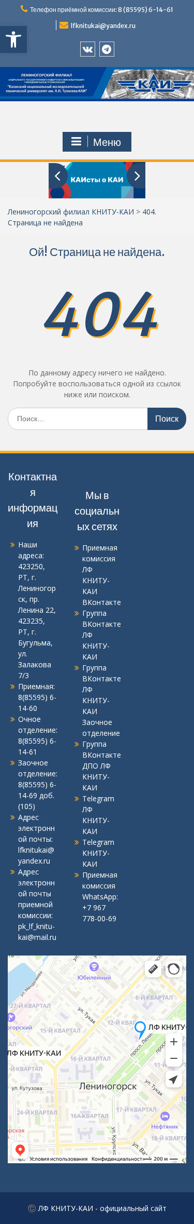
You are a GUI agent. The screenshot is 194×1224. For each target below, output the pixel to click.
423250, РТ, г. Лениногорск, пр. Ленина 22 (37, 588)
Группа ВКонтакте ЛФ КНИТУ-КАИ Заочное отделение (101, 700)
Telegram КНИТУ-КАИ (98, 853)
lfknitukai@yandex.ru (103, 26)
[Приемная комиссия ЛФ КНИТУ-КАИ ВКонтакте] (87, 49)
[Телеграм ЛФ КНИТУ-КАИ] (106, 49)
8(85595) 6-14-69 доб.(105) (37, 795)
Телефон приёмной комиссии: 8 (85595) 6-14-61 (101, 10)
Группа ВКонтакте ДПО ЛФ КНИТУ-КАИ (101, 765)
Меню (107, 142)
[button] (13, 39)
